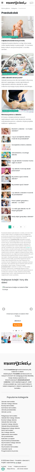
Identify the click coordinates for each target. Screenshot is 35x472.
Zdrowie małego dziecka (9, 404)
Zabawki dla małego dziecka (10, 418)
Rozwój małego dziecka (9, 420)
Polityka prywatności (20, 466)
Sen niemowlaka (6, 445)
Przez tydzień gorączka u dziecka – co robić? (20, 201)
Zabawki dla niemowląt (10, 74)
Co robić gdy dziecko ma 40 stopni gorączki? (21, 210)
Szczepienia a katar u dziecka (21, 145)
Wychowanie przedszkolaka (10, 441)
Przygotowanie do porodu (9, 451)
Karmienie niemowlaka (8, 408)
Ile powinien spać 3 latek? (20, 185)
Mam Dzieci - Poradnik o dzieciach (17, 460)
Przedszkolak (22, 8)
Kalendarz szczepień (8, 439)
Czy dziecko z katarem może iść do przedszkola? (22, 194)
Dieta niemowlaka (7, 430)
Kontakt (3, 466)
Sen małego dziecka (8, 432)
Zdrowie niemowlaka (8, 402)
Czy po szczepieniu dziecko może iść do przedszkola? (21, 138)
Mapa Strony (11, 469)
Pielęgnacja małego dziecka (10, 428)
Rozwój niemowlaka (7, 406)
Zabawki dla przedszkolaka (9, 426)
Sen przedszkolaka (7, 436)
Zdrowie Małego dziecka (10, 111)
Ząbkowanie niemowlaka (9, 434)
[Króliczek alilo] (17, 338)
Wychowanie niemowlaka (9, 447)
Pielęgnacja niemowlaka (9, 416)
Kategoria (14, 8)
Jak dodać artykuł (22, 469)
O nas (10, 466)
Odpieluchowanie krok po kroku (13, 41)
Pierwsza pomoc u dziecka (11, 115)
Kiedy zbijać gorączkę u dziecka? (22, 217)
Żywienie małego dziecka (9, 424)
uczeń (28, 247)
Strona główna (5, 8)
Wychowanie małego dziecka (11, 443)
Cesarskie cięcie (6, 449)
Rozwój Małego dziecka (10, 37)
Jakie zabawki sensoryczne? (12, 78)
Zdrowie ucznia (6, 412)
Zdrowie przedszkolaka (8, 410)
